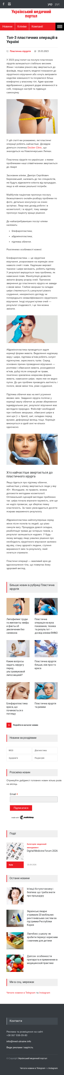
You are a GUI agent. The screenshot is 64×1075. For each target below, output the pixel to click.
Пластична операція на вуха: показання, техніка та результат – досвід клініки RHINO (46, 626)
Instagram (44, 992)
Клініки (22, 26)
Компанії (37, 26)
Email (14, 794)
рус (57, 4)
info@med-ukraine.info (18, 1041)
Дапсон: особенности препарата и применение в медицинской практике (42, 959)
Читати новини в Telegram (21, 992)
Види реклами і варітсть (19, 1047)
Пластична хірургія (20, 51)
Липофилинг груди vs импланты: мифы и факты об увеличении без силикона (17, 626)
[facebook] (3, 4)
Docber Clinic (34, 147)
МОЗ (11, 750)
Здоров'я (13, 758)
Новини (7, 26)
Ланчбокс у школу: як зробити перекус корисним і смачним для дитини (42, 937)
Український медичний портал (32, 1058)
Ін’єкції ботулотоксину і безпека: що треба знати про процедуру (41, 892)
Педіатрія (39, 758)
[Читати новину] (18, 606)
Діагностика (41, 750)
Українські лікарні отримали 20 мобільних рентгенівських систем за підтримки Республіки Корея (41, 918)
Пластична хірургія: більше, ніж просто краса (46, 664)
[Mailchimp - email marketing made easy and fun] (22, 819)
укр (50, 4)
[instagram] (9, 4)
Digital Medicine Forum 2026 (42, 850)
